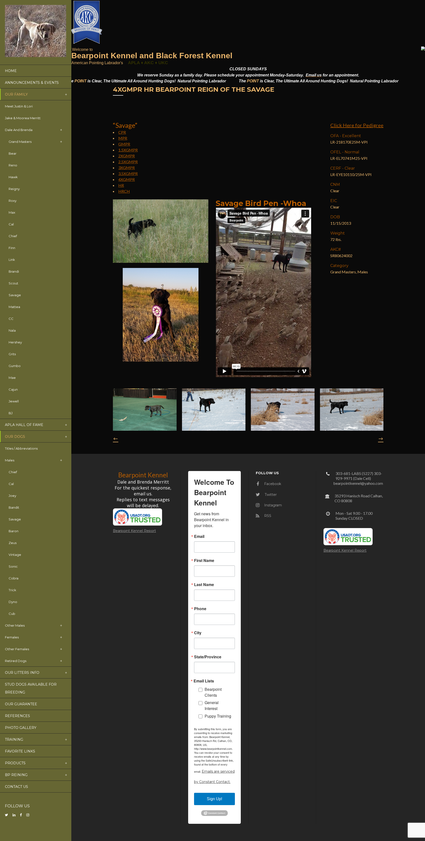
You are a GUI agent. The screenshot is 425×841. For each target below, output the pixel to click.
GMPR (124, 144)
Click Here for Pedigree (356, 125)
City (197, 633)
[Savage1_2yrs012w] (214, 409)
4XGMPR (126, 179)
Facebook (272, 484)
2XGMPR (126, 155)
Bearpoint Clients (213, 692)
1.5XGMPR (128, 150)
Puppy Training (218, 716)
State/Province (207, 657)
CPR (122, 132)
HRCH (124, 191)
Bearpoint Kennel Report (134, 531)
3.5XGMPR (128, 173)
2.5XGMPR (128, 161)
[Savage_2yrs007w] (283, 409)
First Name (204, 560)
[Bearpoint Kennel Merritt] (71, 49)
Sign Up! (214, 799)
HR (121, 185)
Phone (200, 609)
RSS (267, 516)
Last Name (204, 585)
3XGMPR (126, 167)
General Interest (212, 705)
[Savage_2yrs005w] (352, 409)
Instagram (272, 505)
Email (199, 536)
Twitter (270, 494)
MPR (122, 138)
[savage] (145, 409)
